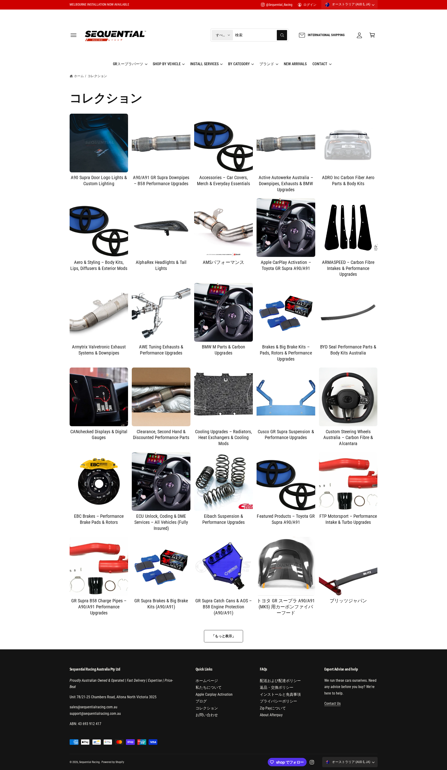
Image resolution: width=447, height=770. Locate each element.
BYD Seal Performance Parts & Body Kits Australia (348, 350)
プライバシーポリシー (278, 701)
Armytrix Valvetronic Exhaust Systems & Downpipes (99, 350)
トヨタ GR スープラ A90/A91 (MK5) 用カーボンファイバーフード (286, 607)
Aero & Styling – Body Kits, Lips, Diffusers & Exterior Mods (99, 265)
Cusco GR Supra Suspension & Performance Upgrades (286, 434)
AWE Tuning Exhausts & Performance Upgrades (161, 350)
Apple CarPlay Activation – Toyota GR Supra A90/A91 (286, 265)
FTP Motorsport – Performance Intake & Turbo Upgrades (348, 519)
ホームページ (207, 680)
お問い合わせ (207, 715)
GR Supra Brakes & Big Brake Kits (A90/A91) (161, 604)
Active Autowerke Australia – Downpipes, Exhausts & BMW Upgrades (286, 183)
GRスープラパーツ (128, 64)
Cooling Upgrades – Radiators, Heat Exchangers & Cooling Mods (223, 437)
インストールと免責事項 (280, 694)
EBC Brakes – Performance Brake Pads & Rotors (99, 519)
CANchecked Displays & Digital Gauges (99, 434)
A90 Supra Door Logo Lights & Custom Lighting (99, 180)
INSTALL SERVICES (204, 64)
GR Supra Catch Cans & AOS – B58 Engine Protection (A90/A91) (223, 607)
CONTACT (319, 64)
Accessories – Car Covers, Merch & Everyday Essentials (223, 180)
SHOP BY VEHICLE (166, 64)
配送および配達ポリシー (280, 680)
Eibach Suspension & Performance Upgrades (223, 519)
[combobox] (261, 35)
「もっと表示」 (223, 636)
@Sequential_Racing (279, 5)
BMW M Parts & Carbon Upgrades (223, 350)
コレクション (97, 76)
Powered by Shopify (113, 762)
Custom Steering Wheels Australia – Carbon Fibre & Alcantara (348, 437)
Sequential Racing (89, 762)
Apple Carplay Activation (214, 694)
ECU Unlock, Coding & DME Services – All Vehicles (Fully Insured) (161, 522)
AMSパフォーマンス (223, 262)
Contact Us (332, 703)
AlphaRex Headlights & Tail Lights (161, 265)
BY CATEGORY (239, 64)
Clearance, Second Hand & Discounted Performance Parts (161, 434)
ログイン (309, 5)
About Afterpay (271, 715)
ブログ (201, 701)
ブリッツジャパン (348, 600)
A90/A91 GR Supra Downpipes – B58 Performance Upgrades (161, 180)
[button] (73, 35)
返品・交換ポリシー (276, 687)
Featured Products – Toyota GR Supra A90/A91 (286, 519)
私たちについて (209, 687)
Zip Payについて (273, 708)
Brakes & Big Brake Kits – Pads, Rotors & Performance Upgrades (286, 353)
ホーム (79, 76)
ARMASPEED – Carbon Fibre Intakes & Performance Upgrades (348, 268)
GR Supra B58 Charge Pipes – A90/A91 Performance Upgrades (98, 607)
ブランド (266, 64)
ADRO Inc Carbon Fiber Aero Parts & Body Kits (348, 180)
